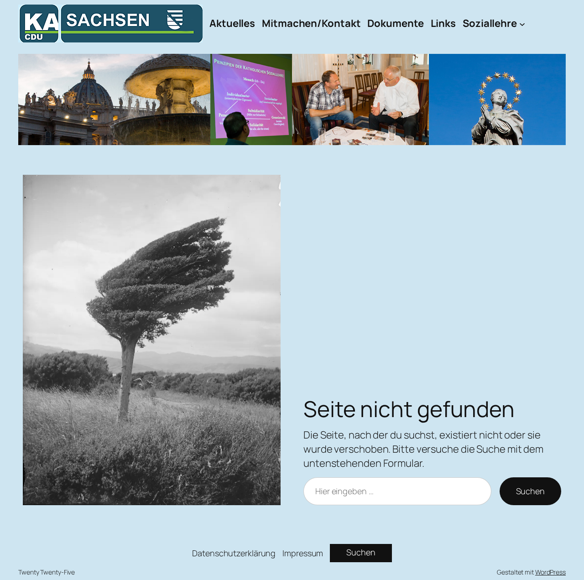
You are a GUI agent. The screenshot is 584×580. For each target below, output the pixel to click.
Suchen (530, 491)
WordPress (550, 572)
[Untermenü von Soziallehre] (522, 23)
